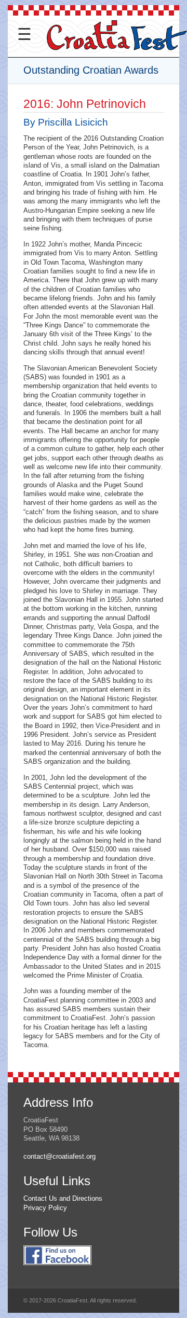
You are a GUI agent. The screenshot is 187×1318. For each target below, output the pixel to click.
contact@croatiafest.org (59, 1156)
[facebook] (57, 1270)
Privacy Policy (45, 1208)
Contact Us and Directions (62, 1198)
